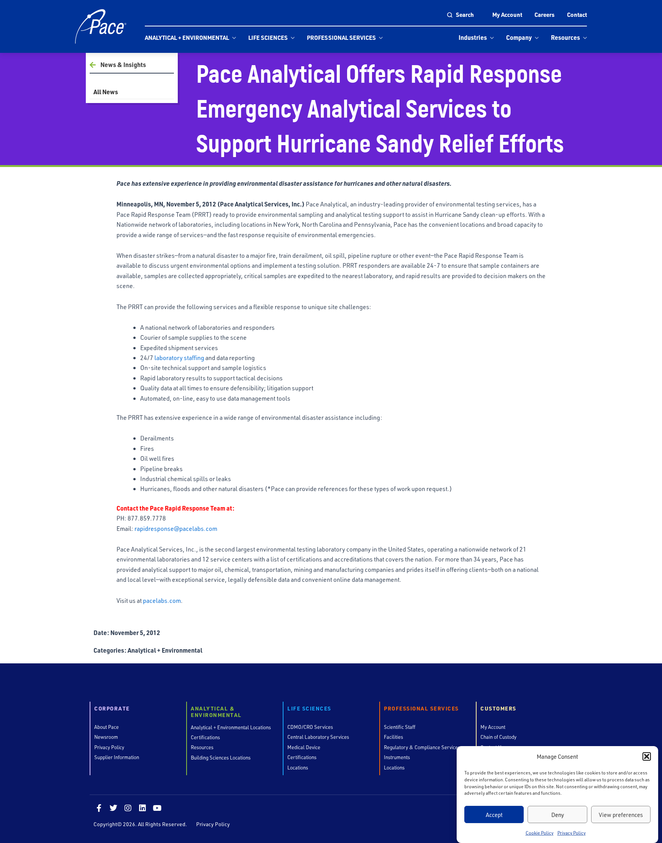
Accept (494, 814)
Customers (498, 709)
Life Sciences (268, 37)
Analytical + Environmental (187, 37)
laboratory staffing (179, 358)
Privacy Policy (571, 833)
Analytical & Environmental (216, 712)
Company (519, 37)
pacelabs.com (162, 600)
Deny (557, 814)
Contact (577, 14)
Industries (473, 37)
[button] (647, 756)
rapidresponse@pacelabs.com (175, 528)
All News (105, 92)
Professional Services (341, 37)
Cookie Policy (540, 833)
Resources (565, 37)
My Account (507, 14)
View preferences (621, 814)
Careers (544, 14)
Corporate (112, 709)
